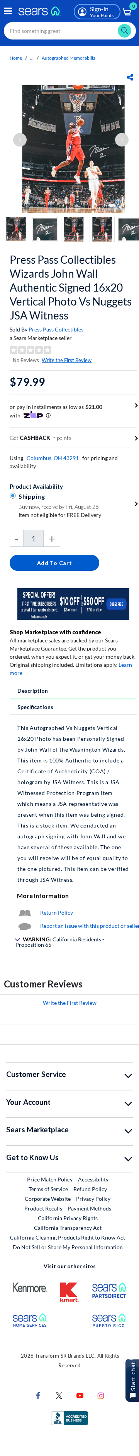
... (32, 58)
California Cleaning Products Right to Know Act (67, 1237)
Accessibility (93, 1179)
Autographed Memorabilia (68, 58)
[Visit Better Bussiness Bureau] (69, 1417)
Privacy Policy (93, 1198)
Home (16, 58)
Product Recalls (43, 1208)
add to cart (54, 563)
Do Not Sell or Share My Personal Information (68, 1247)
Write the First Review (67, 360)
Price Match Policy (50, 1179)
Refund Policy (90, 1189)
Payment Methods (89, 1208)
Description (32, 690)
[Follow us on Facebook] (38, 1395)
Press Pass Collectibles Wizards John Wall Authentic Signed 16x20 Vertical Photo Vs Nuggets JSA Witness (71, 287)
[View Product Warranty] (24, 912)
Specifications (35, 707)
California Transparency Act (68, 1227)
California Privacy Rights (68, 1218)
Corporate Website (48, 1198)
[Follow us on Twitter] (59, 1395)
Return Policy (56, 912)
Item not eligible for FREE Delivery (60, 515)
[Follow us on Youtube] (80, 1395)
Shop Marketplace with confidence (55, 632)
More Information (43, 895)
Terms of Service (48, 1189)
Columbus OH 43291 (53, 458)
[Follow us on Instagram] (100, 1395)
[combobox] (70, 30)
